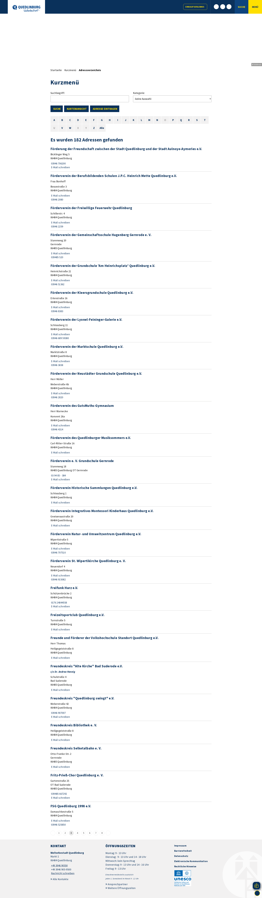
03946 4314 (56, 429)
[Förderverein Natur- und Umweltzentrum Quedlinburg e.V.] (131, 543)
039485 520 (56, 257)
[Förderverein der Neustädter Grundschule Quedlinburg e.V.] (131, 385)
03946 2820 (56, 397)
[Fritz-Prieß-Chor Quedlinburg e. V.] (131, 786)
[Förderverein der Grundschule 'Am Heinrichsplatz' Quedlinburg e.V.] (131, 274)
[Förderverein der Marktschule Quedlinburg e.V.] (131, 355)
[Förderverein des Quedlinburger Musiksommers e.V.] (131, 445)
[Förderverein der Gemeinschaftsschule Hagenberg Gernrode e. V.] (131, 246)
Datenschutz (181, 856)
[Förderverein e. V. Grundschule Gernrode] (131, 470)
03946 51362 (57, 284)
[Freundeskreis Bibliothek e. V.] (131, 732)
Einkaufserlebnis (194, 6)
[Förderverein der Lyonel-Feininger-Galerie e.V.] (131, 328)
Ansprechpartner (118, 884)
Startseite (56, 70)
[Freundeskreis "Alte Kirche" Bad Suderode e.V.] (131, 678)
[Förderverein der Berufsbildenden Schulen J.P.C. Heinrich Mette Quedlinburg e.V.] (131, 187)
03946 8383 (56, 311)
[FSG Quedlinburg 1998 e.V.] (131, 815)
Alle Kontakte (60, 879)
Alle (102, 128)
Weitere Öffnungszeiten (122, 888)
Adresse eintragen (105, 108)
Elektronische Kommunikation (191, 861)
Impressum (180, 845)
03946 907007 (58, 712)
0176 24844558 (58, 602)
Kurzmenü (70, 70)
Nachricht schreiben (63, 873)
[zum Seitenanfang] (257, 893)
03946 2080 (56, 199)
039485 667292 (58, 793)
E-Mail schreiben (60, 167)
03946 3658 (56, 365)
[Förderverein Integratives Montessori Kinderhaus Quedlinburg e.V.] (131, 518)
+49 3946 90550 (59, 865)
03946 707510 (58, 552)
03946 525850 (58, 824)
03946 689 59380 (59, 338)
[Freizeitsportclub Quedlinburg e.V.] (131, 622)
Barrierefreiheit (183, 850)
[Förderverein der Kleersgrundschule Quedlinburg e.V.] (131, 301)
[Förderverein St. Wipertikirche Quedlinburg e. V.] (131, 570)
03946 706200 (58, 163)
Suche (57, 108)
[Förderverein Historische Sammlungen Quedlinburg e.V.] (131, 495)
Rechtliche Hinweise (185, 866)
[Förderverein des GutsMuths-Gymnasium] (131, 417)
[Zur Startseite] (26, 8)
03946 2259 (56, 226)
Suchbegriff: (57, 93)
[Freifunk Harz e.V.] (131, 597)
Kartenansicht (77, 108)
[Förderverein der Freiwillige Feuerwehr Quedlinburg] (131, 217)
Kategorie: (139, 93)
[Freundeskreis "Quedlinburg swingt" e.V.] (131, 707)
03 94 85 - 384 (58, 475)
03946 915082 (58, 579)
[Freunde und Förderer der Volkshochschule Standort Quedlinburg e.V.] (131, 648)
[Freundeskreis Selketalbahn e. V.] (131, 757)
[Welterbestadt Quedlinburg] (75, 863)
